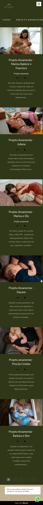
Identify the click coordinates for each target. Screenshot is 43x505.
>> (34, 480)
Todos (6, 20)
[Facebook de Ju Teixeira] (17, 495)
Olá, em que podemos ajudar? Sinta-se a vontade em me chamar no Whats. (20, 490)
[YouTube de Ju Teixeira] (25, 495)
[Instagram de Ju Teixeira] (21, 495)
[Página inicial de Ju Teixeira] (8, 6)
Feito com (21, 503)
